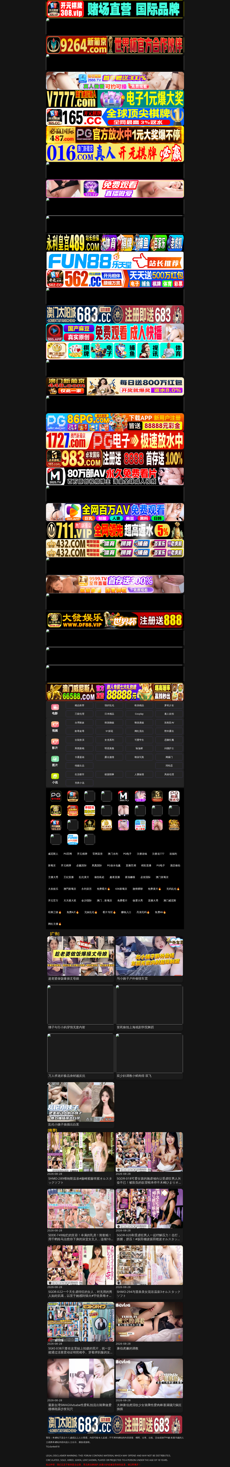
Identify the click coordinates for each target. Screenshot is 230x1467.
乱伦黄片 (84, 877)
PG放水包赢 (114, 865)
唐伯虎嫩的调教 (127, 1348)
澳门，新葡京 (104, 900)
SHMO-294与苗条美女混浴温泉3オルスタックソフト (148, 1294)
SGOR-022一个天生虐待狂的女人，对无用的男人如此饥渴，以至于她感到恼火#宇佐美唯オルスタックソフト (80, 1296)
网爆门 (169, 757)
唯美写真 (139, 757)
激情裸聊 (138, 888)
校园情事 (109, 774)
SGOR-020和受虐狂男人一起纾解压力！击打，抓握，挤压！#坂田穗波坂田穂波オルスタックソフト (149, 1239)
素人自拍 (169, 713)
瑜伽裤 (139, 748)
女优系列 (109, 739)
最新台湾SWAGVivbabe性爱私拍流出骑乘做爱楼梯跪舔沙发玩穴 (80, 1407)
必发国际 (146, 877)
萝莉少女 (169, 705)
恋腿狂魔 (169, 739)
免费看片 (122, 900)
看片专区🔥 (109, 912)
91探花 (109, 731)
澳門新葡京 (70, 888)
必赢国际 (81, 865)
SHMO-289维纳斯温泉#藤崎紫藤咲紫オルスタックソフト (80, 1180)
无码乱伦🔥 (173, 888)
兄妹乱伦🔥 (91, 912)
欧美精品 (139, 705)
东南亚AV (169, 722)
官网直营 (98, 853)
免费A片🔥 (73, 912)
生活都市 (79, 774)
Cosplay (139, 713)
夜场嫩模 (130, 877)
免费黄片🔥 (154, 888)
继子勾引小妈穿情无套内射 (66, 1027)
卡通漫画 (79, 757)
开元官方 (53, 900)
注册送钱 (142, 853)
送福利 (173, 853)
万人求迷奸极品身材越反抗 (66, 1076)
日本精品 (109, 713)
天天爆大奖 (70, 900)
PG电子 (127, 853)
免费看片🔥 (103, 888)
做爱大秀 (138, 900)
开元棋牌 (82, 853)
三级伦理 (79, 713)
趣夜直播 (115, 877)
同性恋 (169, 765)
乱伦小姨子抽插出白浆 (63, 1124)
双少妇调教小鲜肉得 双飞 (134, 1076)
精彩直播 (146, 865)
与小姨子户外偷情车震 (132, 978)
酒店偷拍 (175, 865)
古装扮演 (79, 739)
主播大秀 (53, 877)
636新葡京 (121, 888)
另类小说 (79, 782)
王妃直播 (69, 877)
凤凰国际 (97, 865)
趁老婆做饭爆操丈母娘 (63, 978)
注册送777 (158, 853)
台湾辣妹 (79, 722)
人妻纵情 (139, 774)
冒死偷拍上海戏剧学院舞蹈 (135, 1027)
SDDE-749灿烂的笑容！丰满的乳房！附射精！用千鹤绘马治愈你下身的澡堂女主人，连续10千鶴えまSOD (80, 1239)
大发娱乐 (53, 888)
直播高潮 (131, 865)
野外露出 (169, 731)
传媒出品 (79, 765)
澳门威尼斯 (170, 900)
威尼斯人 (53, 853)
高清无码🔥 (143, 912)
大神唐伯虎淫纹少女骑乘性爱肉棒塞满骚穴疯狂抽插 (149, 1407)
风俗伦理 (169, 774)
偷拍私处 (99, 877)
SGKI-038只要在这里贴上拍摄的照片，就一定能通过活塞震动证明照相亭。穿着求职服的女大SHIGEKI (80, 1352)
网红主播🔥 (54, 923)
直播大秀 (153, 900)
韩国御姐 (109, 722)
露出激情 (109, 757)
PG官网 (68, 853)
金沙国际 (86, 900)
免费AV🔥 (160, 912)
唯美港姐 (139, 722)
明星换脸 (109, 748)
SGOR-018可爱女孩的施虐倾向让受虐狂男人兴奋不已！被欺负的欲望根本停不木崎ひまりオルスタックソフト (149, 1182)
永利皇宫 (86, 888)
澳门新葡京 (162, 877)
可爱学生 (139, 739)
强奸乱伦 (109, 705)
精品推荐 (79, 705)
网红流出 (139, 731)
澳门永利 (113, 853)
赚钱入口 (126, 912)
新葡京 (52, 865)
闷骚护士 (169, 748)
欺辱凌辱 (79, 731)
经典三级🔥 (54, 912)
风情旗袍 (79, 748)
